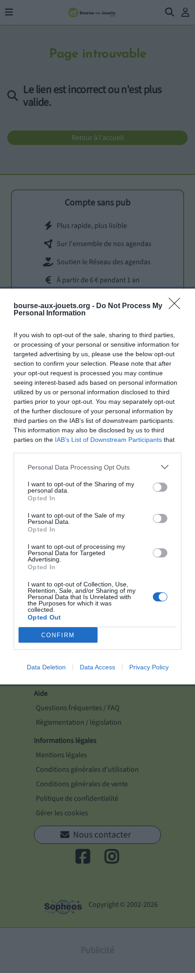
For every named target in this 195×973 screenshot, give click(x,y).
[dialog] (97, 486)
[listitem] (97, 467)
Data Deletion (46, 667)
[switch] (160, 487)
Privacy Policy (149, 667)
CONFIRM (58, 635)
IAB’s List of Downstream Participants (108, 439)
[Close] (177, 306)
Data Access (97, 667)
